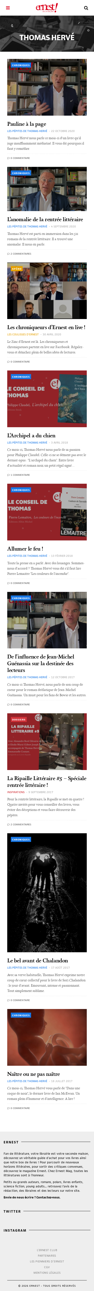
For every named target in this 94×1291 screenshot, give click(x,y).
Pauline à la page (26, 123)
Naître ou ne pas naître (33, 1074)
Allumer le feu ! (25, 548)
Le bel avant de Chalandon (37, 960)
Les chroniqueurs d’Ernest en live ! (46, 327)
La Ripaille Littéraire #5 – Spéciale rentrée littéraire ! (46, 781)
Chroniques (21, 65)
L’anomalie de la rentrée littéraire (45, 219)
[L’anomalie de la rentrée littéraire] (47, 189)
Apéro (16, 268)
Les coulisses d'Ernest (23, 334)
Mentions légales (47, 1272)
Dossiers (19, 719)
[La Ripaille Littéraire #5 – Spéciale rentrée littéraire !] (47, 741)
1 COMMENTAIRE (20, 474)
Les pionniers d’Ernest (47, 1261)
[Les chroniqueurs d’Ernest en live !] (47, 291)
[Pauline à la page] (47, 87)
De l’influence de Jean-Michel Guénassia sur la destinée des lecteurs (40, 663)
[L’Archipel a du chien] (47, 398)
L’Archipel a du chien (31, 435)
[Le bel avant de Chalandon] (47, 892)
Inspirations (16, 792)
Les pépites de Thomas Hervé (27, 131)
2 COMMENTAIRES (20, 253)
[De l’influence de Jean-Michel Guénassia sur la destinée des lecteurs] (47, 620)
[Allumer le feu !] (47, 512)
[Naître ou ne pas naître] (47, 1037)
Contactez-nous (48, 1197)
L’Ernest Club (47, 1250)
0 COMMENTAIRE (20, 158)
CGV (47, 1267)
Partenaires (47, 1255)
